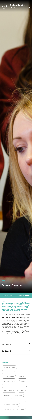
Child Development (9, 376)
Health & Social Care (9, 390)
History (21, 390)
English (6, 386)
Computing (22, 376)
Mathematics (18, 395)
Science (22, 409)
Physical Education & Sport (11, 404)
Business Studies (8, 372)
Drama (23, 381)
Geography (24, 386)
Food (14, 386)
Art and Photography (9, 367)
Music (5, 400)
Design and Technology (10, 381)
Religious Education (9, 409)
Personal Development (18, 400)
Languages (7, 395)
